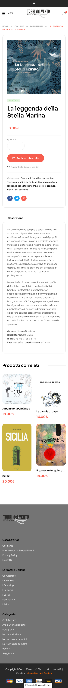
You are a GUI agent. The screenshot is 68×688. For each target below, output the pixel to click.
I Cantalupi (36, 26)
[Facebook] (34, 3)
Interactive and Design (39, 673)
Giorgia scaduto (46, 182)
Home (5, 26)
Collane (19, 26)
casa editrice (30, 182)
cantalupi (18, 182)
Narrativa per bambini (43, 178)
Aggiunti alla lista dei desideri (25, 167)
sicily (10, 189)
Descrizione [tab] (15, 218)
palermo (41, 186)
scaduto (51, 186)
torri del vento (21, 189)
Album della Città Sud (16, 408)
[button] (55, 46)
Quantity (11, 139)
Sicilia (6, 476)
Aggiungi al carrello (27, 158)
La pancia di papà (47, 411)
